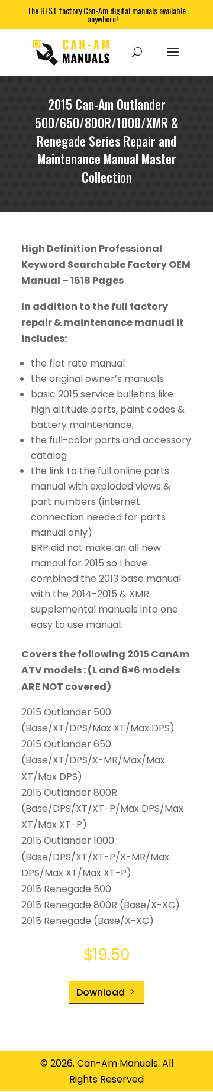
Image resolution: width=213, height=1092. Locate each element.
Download (100, 992)
